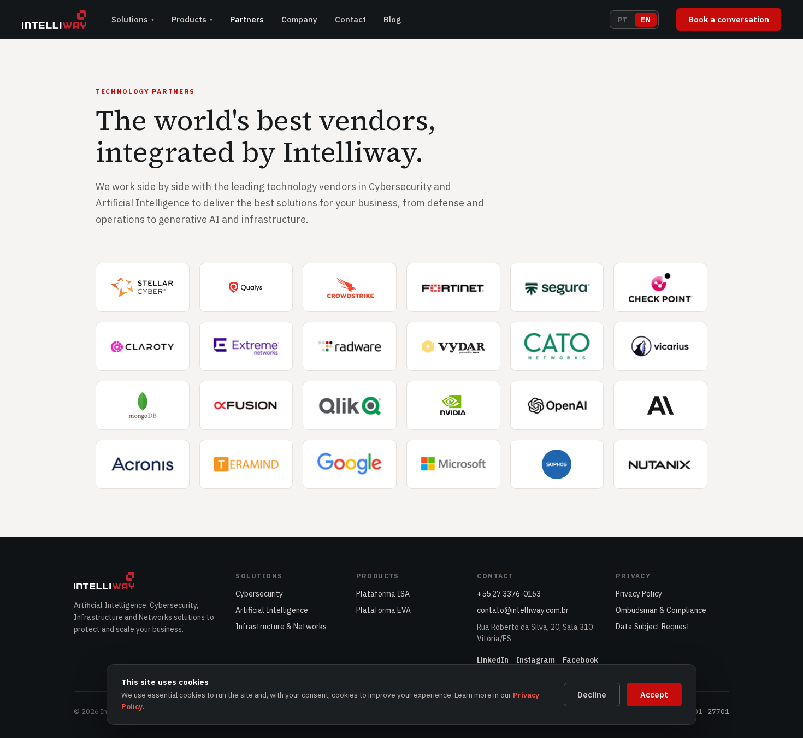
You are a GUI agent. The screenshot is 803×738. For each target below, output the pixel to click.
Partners (247, 19)
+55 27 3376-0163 (509, 594)
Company (299, 19)
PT (623, 19)
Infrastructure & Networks (281, 626)
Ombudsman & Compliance (661, 610)
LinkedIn (493, 660)
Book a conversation (728, 19)
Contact (350, 19)
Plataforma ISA (383, 594)
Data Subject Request (653, 626)
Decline (591, 694)
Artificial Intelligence (271, 610)
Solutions (132, 19)
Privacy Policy (639, 594)
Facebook (580, 660)
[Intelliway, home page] (54, 19)
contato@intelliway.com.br (523, 610)
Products (192, 19)
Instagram (535, 660)
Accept (654, 694)
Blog (392, 19)
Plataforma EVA (383, 610)
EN (646, 19)
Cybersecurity (259, 594)
